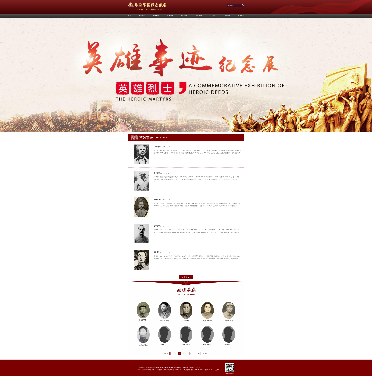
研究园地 (198, 15)
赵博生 (157, 226)
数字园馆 (241, 15)
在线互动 (227, 15)
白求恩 (157, 146)
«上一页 (166, 353)
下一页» (205, 353)
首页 (129, 15)
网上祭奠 (184, 15)
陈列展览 (170, 15)
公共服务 (213, 15)
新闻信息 (156, 15)
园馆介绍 (142, 15)
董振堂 (157, 252)
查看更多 (185, 277)
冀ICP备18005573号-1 (175, 367)
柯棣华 (157, 173)
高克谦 (157, 199)
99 (199, 353)
